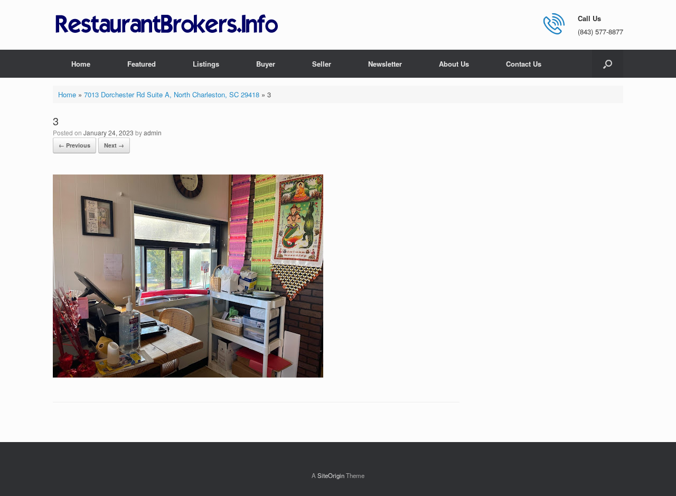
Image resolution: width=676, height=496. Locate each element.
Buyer (265, 64)
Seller (321, 64)
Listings (206, 64)
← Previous (74, 145)
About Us (454, 64)
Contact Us (523, 64)
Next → (114, 145)
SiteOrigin (330, 475)
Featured (141, 64)
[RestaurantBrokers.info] (167, 24)
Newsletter (385, 64)
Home (80, 64)
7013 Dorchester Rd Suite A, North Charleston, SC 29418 (171, 94)
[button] (607, 64)
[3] (188, 375)
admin (153, 132)
